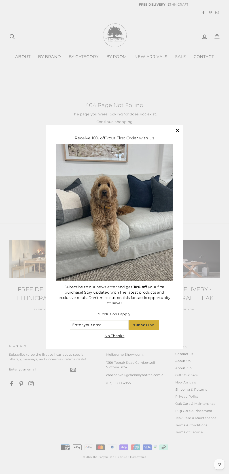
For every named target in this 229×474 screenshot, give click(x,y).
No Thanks (115, 336)
